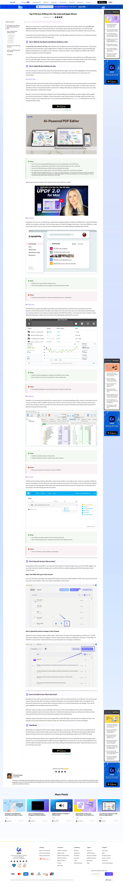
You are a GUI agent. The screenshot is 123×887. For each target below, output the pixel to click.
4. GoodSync (11, 40)
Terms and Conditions (40, 879)
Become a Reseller (92, 855)
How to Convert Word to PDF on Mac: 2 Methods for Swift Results (112, 726)
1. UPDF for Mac (11, 35)
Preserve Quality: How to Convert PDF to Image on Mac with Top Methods (112, 396)
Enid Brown (32, 821)
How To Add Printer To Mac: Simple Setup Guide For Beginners (112, 401)
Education (76, 855)
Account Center (106, 858)
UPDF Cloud (76, 98)
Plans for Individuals (44, 850)
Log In (110, 2)
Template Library (106, 855)
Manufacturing (78, 863)
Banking (76, 850)
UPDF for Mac (31, 79)
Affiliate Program (91, 858)
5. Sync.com (10, 42)
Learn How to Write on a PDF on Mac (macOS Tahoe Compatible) (112, 742)
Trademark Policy (69, 879)
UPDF (13, 2)
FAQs (103, 853)
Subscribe (108, 874)
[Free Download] (102, 2)
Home (25, 22)
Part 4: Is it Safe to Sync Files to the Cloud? (13, 51)
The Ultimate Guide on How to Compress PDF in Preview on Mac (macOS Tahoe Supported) (112, 35)
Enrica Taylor (80, 821)
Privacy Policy (33, 879)
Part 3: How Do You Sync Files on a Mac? (13, 46)
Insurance (76, 858)
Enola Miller (56, 821)
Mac (29, 22)
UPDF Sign (60, 865)
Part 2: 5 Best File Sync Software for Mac (12, 32)
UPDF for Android (61, 858)
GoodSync (30, 396)
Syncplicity (30, 218)
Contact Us (105, 860)
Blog (88, 863)
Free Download (102, 2)
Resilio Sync (30, 304)
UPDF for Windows (62, 850)
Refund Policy (62, 879)
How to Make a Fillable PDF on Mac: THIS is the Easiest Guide (112, 50)
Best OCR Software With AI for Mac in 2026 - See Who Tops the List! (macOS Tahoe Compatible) (112, 747)
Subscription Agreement (50, 879)
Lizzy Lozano (9, 821)
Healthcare (77, 853)
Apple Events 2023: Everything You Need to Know (112, 390)
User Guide (105, 850)
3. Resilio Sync (11, 39)
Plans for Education (44, 855)
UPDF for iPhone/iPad (63, 855)
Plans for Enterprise (44, 853)
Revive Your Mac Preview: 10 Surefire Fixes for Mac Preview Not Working (112, 380)
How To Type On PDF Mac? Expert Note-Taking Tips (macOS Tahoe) (112, 752)
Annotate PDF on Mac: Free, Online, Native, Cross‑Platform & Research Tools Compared (112, 26)
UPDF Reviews (91, 853)
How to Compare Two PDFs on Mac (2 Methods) (111, 385)
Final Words (9, 54)
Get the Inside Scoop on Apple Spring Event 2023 (112, 30)
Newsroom (90, 860)
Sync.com (30, 477)
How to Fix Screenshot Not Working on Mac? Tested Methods (112, 758)
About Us (89, 850)
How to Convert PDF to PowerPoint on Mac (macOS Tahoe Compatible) (112, 731)
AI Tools (59, 863)
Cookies (57, 879)
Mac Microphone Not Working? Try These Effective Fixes (111, 736)
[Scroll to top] (120, 883)
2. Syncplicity (11, 37)
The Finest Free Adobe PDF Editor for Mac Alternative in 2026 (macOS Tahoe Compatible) (112, 55)
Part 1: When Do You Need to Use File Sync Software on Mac (13, 27)
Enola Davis (46, 17)
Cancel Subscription (107, 863)
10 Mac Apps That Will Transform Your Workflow (112, 45)
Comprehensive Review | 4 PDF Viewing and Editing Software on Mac (112, 40)
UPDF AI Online (61, 860)
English (109, 880)
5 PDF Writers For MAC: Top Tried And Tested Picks (112, 406)
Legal (75, 860)
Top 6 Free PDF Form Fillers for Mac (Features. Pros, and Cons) (112, 374)
